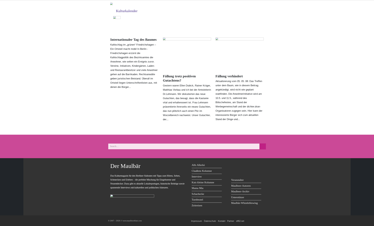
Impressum (196, 221)
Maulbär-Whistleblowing (244, 202)
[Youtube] (247, 166)
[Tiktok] (234, 171)
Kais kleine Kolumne (203, 182)
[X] (241, 166)
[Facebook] (234, 166)
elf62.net (240, 221)
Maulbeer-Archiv (240, 191)
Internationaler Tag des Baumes (133, 39)
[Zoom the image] (117, 18)
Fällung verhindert (229, 76)
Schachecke (198, 193)
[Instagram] (254, 166)
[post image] (187, 54)
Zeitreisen (197, 205)
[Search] (262, 146)
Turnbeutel (197, 199)
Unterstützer (237, 197)
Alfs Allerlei (198, 165)
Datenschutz (210, 221)
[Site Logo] (127, 5)
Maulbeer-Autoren (241, 185)
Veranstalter (237, 179)
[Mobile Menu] (260, 28)
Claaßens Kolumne (202, 170)
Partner (230, 221)
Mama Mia (197, 188)
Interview (197, 176)
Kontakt (221, 221)
